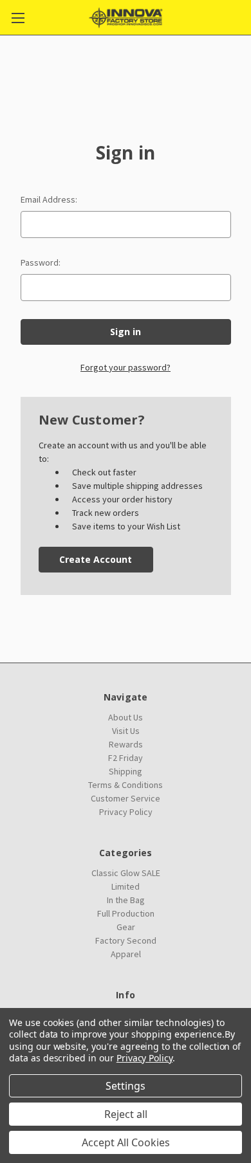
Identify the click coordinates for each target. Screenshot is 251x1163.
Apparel (126, 954)
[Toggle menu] (17, 17)
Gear (125, 927)
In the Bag (126, 900)
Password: (40, 262)
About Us (125, 717)
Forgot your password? (125, 367)
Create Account (95, 559)
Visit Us (126, 731)
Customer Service (125, 798)
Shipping (125, 771)
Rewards (126, 744)
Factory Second (125, 940)
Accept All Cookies (126, 1142)
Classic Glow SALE (125, 873)
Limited (125, 886)
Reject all (125, 1114)
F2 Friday (125, 758)
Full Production (125, 913)
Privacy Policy (126, 812)
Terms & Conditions (125, 785)
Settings (125, 1086)
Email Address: (49, 199)
